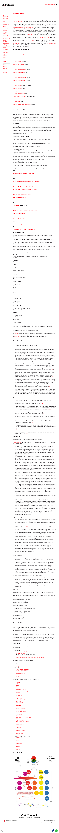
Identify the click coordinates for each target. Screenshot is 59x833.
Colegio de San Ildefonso (17, 99)
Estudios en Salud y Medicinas (6, 44)
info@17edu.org (31, 830)
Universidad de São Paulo (18, 74)
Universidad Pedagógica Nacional (19, 77)
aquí (44, 361)
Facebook (17, 680)
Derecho (4, 21)
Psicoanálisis (18, 731)
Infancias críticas (19, 714)
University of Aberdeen (17, 90)
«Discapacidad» (19, 698)
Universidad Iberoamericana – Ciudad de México (22, 104)
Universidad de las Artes (17, 88)
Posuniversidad (18, 341)
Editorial (15, 335)
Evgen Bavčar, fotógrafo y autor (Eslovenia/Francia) (24, 229)
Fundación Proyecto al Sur (18, 61)
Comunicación (18, 727)
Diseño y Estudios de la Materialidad (6, 25)
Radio (15, 337)
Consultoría (16, 336)
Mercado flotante (19, 695)
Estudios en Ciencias (6, 38)
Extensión (16, 333)
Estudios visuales (5, 49)
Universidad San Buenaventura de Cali (20, 83)
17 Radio (17, 676)
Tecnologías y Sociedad (5, 70)
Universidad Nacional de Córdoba (19, 69)
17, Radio (17, 744)
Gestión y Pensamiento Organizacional (5, 55)
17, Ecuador (18, 749)
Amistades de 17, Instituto (21, 689)
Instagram (18, 682)
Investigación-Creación (20, 724)
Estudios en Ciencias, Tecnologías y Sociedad (5, 41)
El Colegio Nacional (16, 101)
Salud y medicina (19, 718)
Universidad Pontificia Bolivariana (19, 80)
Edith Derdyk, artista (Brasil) (19, 213)
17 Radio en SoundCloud (20, 677)
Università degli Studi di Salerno (19, 93)
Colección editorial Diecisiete (21, 672)
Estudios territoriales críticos (21, 704)
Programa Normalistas (20, 720)
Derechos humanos (6, 22)
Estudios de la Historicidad (5, 33)
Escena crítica (18, 701)
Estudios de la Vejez (19, 733)
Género (17, 707)
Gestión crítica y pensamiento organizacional (24, 709)
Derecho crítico (18, 696)
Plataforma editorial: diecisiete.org (22, 669)
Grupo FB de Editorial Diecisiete (22, 670)
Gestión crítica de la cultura (21, 708)
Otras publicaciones (19, 675)
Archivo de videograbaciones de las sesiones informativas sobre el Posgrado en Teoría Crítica (33, 661)
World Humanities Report (50, 43)
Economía (18, 725)
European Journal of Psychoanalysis (19, 96)
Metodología (5, 62)
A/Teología (5, 14)
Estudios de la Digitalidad (20, 730)
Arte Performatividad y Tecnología (6, 16)
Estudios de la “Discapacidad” (5, 28)
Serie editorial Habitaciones (21, 673)
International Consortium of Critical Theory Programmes (23, 54)
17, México (18, 746)
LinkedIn (17, 685)
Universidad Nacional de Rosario (19, 66)
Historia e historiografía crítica (21, 711)
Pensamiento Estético (5, 64)
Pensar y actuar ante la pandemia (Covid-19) (24, 717)
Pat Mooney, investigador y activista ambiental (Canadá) (25, 210)
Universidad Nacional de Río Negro (19, 72)
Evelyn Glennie (16, 205)
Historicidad (18, 740)
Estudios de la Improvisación (5, 35)
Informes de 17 (18, 737)
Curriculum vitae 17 (19, 656)
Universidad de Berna (17, 85)
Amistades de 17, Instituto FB (21, 664)
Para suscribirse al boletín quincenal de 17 (23, 651)
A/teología (18, 692)
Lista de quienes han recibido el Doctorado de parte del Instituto (30, 659)
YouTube (17, 683)
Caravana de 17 (19, 666)
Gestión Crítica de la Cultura (6, 53)
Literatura (17, 715)
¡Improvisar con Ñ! (19, 712)
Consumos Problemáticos (20, 723)
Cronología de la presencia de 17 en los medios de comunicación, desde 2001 (30, 657)
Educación (18, 734)
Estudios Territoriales (5, 48)
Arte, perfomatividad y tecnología (22, 691)
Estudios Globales (19, 693)
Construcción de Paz (6, 20)
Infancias (4, 57)
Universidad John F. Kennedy (18, 64)
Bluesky (17, 686)
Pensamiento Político (5, 67)
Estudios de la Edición (20, 728)
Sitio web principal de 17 (20, 653)
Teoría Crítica (18, 705)
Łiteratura (4, 61)
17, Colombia (18, 747)
